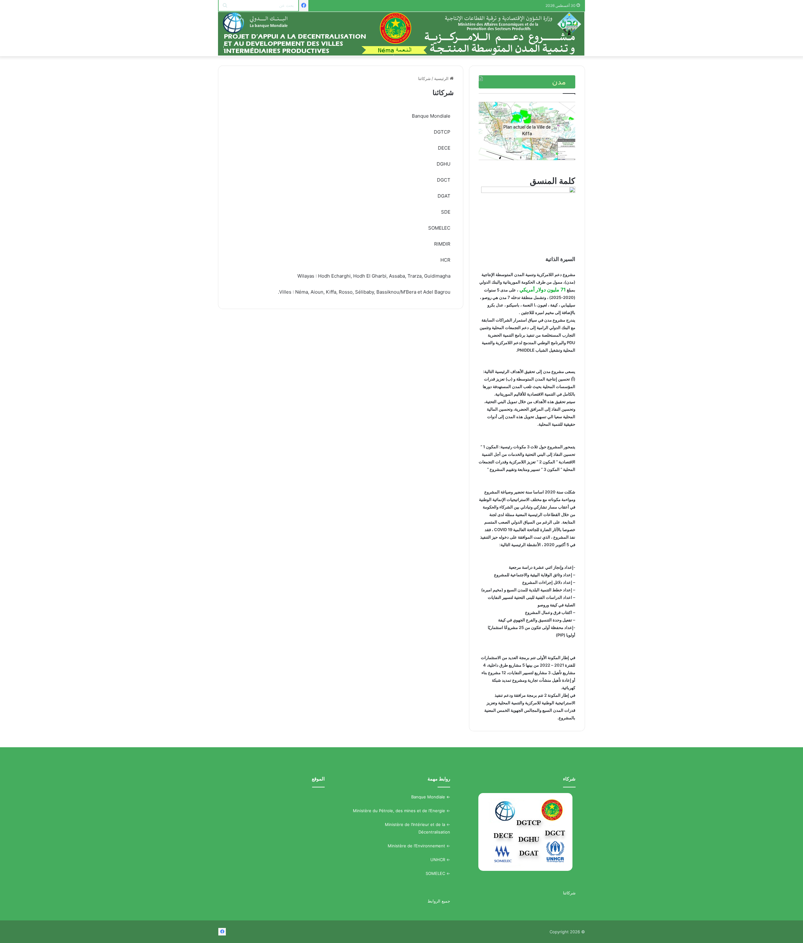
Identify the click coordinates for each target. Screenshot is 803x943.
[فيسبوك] (303, 5)
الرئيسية (442, 78)
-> (447, 796)
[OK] (401, 34)
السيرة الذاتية (560, 259)
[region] (527, 130)
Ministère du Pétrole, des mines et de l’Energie (399, 810)
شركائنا (569, 892)
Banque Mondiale (428, 796)
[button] (488, 130)
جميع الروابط (439, 900)
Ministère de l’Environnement (416, 845)
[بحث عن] (225, 5)
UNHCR (437, 859)
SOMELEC (435, 873)
